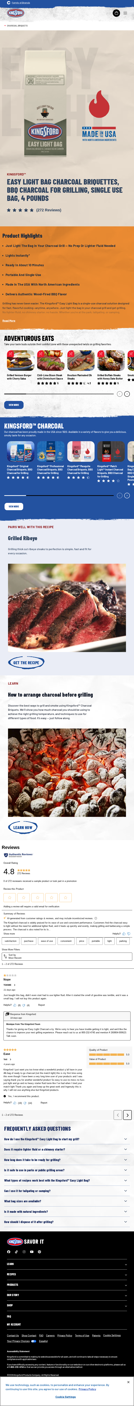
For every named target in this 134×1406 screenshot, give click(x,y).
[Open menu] (125, 13)
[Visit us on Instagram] (24, 1252)
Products (12, 1285)
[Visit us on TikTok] (16, 1252)
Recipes (11, 1274)
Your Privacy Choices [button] (18, 1341)
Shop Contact (29, 1335)
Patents (96, 1335)
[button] (67, 210)
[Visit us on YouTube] (32, 1252)
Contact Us (13, 1335)
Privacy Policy (64, 1335)
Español (43, 1341)
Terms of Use (82, 1335)
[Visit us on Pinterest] (39, 1252)
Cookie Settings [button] (112, 1335)
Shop (10, 1305)
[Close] (128, 1382)
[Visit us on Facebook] (8, 1252)
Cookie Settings (65, 1396)
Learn (10, 1264)
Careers (50, 1335)
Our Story (13, 1295)
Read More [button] (8, 320)
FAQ (9, 1316)
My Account (14, 1324)
